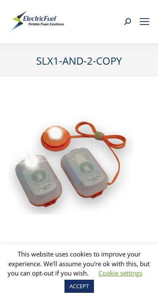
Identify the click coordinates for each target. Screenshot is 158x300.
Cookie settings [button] (120, 273)
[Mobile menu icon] (144, 21)
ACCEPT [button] (79, 286)
